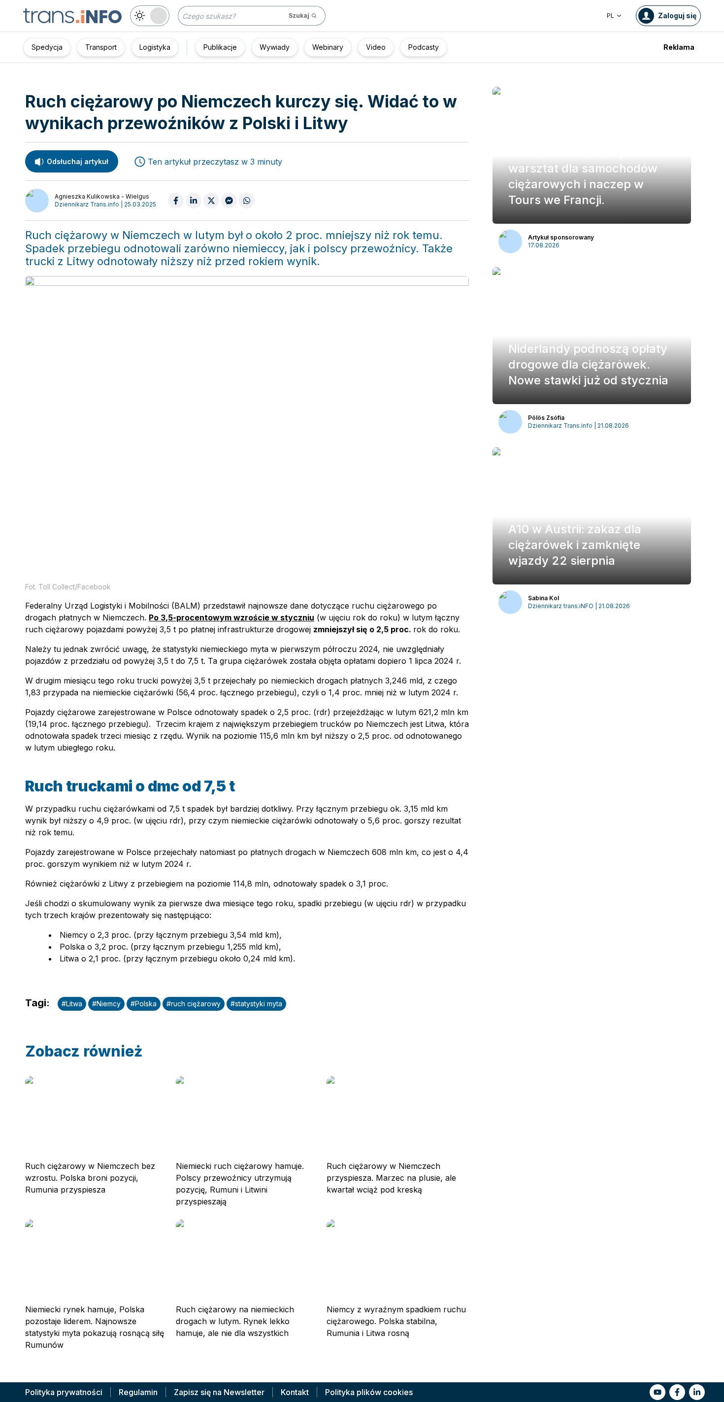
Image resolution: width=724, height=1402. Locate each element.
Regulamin (138, 1392)
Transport (101, 47)
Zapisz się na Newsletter (219, 1392)
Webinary (327, 47)
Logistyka (154, 47)
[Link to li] (697, 1392)
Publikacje (220, 47)
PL (610, 15)
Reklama (678, 47)
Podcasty (423, 47)
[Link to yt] (657, 1392)
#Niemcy (106, 1003)
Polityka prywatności (63, 1392)
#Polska (144, 1003)
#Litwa (72, 1003)
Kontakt (295, 1392)
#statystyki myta (256, 1003)
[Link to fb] (677, 1392)
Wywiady (275, 47)
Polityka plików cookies (369, 1392)
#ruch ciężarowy (193, 1003)
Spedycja (47, 47)
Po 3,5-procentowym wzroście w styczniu (231, 617)
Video (376, 47)
